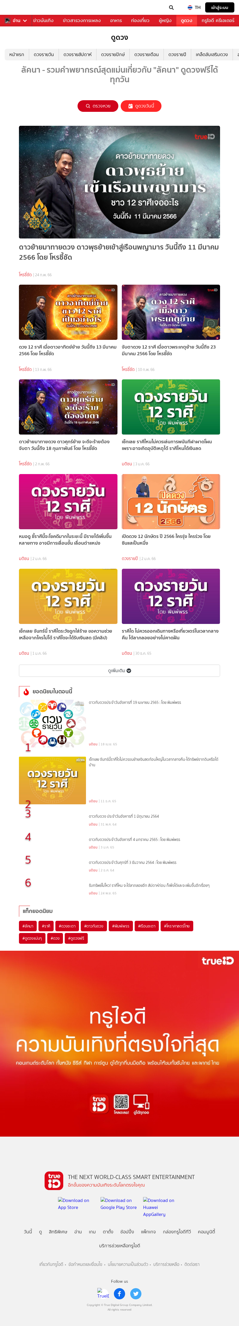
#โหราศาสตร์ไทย (177, 926)
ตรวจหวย (101, 106)
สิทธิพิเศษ (58, 1231)
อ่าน (16, 20)
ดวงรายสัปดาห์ (78, 54)
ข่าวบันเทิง (43, 20)
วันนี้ (28, 1231)
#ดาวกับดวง (93, 926)
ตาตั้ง (108, 1231)
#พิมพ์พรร (120, 926)
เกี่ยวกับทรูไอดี (51, 1265)
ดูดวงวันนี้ (144, 106)
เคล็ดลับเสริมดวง (212, 54)
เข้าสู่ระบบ (219, 7)
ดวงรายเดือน (146, 54)
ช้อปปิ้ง (127, 1231)
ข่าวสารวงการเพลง (82, 20)
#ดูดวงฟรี (76, 938)
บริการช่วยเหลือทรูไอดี (119, 1245)
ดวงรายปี (177, 54)
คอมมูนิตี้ (206, 1231)
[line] (103, 1294)
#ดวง (55, 938)
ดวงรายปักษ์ (113, 54)
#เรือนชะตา (146, 926)
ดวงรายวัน (44, 54)
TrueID (16, 7)
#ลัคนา (27, 926)
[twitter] (136, 1294)
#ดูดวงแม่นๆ (32, 938)
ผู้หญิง (165, 20)
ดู (40, 1231)
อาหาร (116, 20)
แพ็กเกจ (148, 1231)
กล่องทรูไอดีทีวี (177, 1231)
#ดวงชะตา (67, 926)
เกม (92, 1231)
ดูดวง (186, 20)
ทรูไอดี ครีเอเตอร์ (218, 20)
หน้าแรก (16, 54)
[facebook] (119, 1294)
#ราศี (46, 926)
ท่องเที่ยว (140, 20)
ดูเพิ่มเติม (116, 670)
